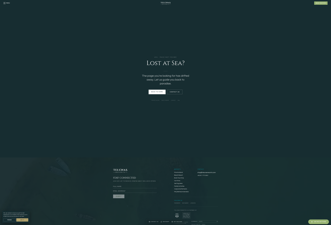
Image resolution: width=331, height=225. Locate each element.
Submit (119, 196)
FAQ (179, 100)
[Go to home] (166, 3)
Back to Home (157, 91)
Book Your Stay (179, 178)
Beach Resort (165, 100)
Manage (9, 219)
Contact (173, 100)
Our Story (177, 180)
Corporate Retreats (180, 189)
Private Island (155, 100)
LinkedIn (193, 203)
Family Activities (179, 186)
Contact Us (175, 92)
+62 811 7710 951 (202, 175)
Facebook (177, 203)
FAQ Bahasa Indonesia (181, 191)
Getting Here (178, 183)
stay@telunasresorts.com (206, 172)
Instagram (185, 203)
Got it (22, 219)
